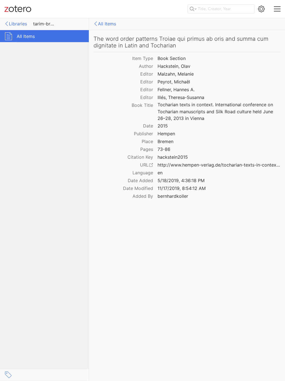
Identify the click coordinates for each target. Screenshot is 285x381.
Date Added (140, 180)
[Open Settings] (261, 9)
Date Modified (138, 188)
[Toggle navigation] (277, 8)
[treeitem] (44, 36)
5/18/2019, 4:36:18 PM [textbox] (181, 180)
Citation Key (140, 157)
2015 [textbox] (163, 126)
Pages (146, 149)
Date (148, 126)
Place (147, 141)
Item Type (142, 58)
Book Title (142, 105)
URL (144, 165)
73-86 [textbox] (164, 149)
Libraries (18, 23)
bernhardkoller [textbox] (173, 196)
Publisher (143, 133)
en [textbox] (160, 172)
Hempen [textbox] (166, 133)
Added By (142, 196)
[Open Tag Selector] (8, 375)
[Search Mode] (193, 9)
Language (142, 172)
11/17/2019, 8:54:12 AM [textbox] (182, 188)
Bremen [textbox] (165, 141)
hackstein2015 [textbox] (173, 157)
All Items (107, 23)
